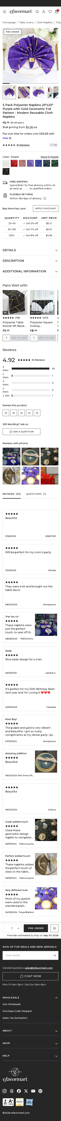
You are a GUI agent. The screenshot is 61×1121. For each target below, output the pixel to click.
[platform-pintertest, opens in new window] (40, 1091)
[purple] (30, 163)
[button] (9, 92)
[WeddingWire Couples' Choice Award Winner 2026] (20, 1102)
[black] (6, 171)
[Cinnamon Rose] (22, 163)
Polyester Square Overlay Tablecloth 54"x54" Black (41, 324)
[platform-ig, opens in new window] (5, 1091)
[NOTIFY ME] (54, 928)
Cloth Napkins (45, 22)
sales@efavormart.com (39, 968)
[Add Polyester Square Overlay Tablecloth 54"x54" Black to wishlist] (51, 293)
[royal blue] (38, 163)
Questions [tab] (36, 493)
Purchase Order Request (17, 1011)
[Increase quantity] (18, 928)
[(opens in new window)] (8, 1102)
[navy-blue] (46, 163)
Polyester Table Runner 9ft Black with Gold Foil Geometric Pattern (15, 324)
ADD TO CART (19, 338)
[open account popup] (44, 12)
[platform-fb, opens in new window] (19, 1091)
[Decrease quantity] (5, 928)
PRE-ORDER (36, 928)
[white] (6, 163)
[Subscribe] (54, 955)
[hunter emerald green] (54, 163)
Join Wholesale (12, 1004)
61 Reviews (23, 145)
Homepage (9, 22)
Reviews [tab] (12, 493)
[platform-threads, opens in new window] (12, 1091)
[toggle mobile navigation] (5, 12)
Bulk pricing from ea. (20, 127)
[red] (14, 163)
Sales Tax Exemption (15, 1017)
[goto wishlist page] (50, 12)
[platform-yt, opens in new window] (33, 1091)
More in (49, 156)
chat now (32, 976)
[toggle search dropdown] (37, 12)
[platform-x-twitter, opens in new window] (26, 1091)
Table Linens (26, 22)
